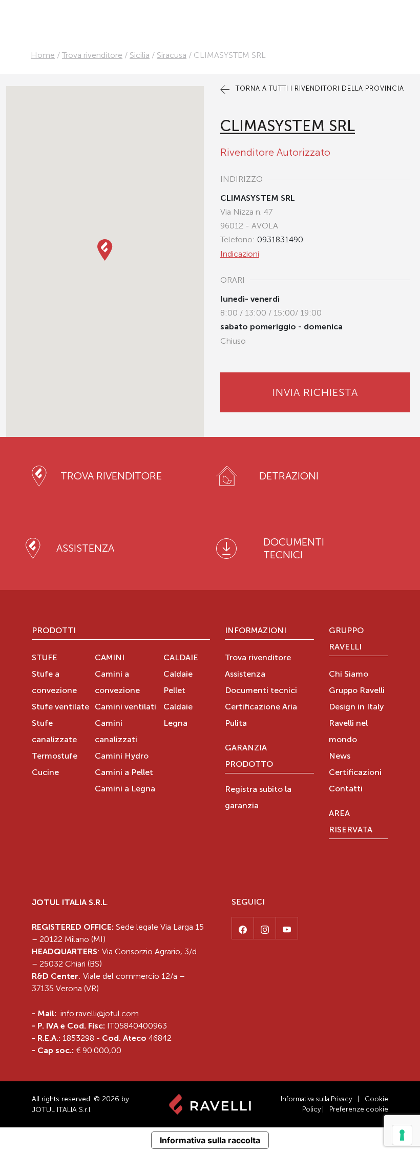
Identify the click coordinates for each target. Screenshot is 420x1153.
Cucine (45, 773)
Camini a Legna (125, 789)
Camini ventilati (125, 707)
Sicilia (140, 55)
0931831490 (280, 239)
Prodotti (54, 631)
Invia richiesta (315, 392)
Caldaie (180, 658)
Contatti (346, 789)
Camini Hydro (122, 756)
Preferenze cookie (358, 1109)
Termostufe (54, 756)
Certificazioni (355, 773)
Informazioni (255, 631)
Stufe (44, 658)
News (339, 756)
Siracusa (171, 55)
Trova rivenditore (92, 55)
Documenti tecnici (261, 691)
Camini (109, 658)
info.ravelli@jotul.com (99, 1013)
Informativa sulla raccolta (210, 1140)
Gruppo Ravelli (346, 639)
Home (43, 55)
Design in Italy (356, 707)
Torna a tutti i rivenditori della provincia (319, 88)
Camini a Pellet (124, 773)
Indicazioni (239, 254)
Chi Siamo (348, 674)
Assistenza (245, 674)
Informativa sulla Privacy (316, 1099)
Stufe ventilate (60, 707)
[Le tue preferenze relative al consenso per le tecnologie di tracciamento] (402, 1135)
